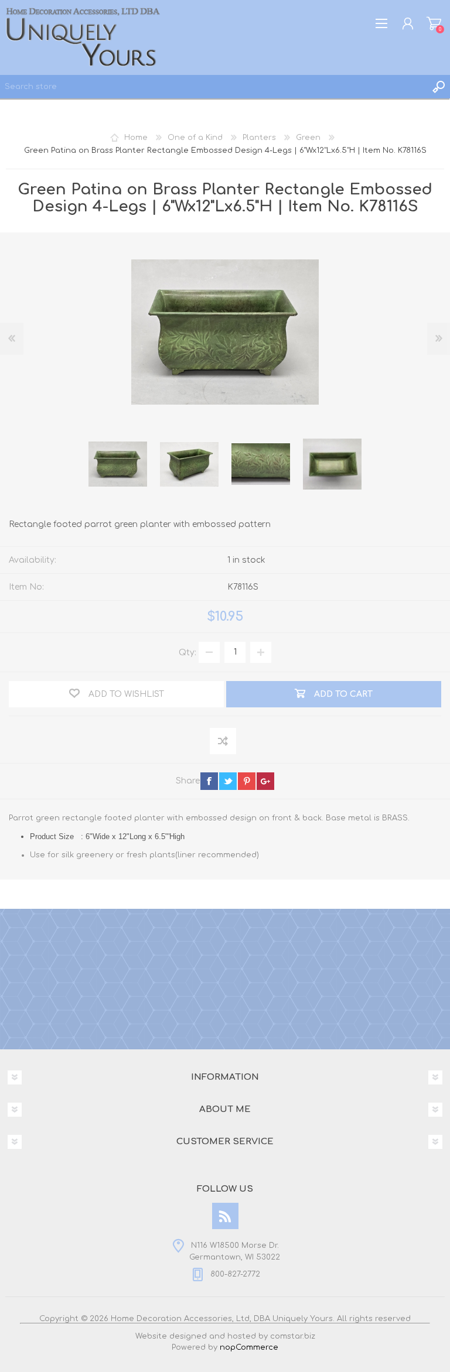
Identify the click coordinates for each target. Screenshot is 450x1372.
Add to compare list (223, 741)
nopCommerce (249, 1347)
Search (438, 86)
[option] (118, 464)
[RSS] (225, 1216)
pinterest (246, 781)
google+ (265, 781)
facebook (209, 781)
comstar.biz (292, 1336)
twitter (228, 781)
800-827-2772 (235, 1274)
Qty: (187, 652)
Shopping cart (434, 23)
